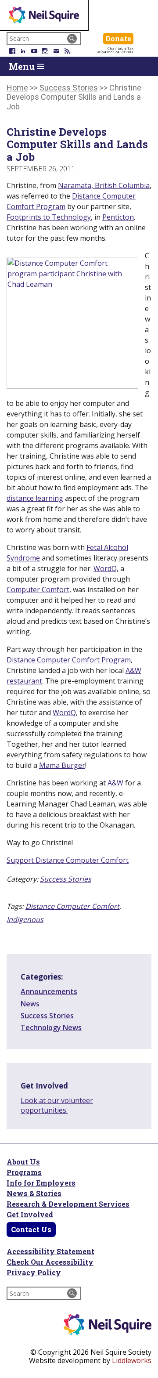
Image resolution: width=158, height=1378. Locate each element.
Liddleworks (131, 1360)
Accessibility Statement (50, 1251)
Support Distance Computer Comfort (68, 860)
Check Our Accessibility (50, 1261)
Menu (23, 66)
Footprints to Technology (49, 217)
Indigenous (25, 919)
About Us (23, 1161)
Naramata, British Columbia (104, 185)
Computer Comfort (38, 589)
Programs (24, 1172)
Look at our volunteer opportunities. (57, 1105)
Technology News (51, 1027)
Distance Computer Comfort (72, 906)
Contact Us (31, 1229)
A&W (115, 783)
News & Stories (34, 1193)
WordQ (105, 568)
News (30, 1004)
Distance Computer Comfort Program (69, 660)
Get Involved (30, 1214)
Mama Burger (62, 765)
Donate (119, 38)
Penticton (118, 217)
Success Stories (65, 879)
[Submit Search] (72, 38)
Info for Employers (41, 1182)
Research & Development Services (68, 1203)
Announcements (49, 991)
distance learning (35, 498)
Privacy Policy (34, 1272)
